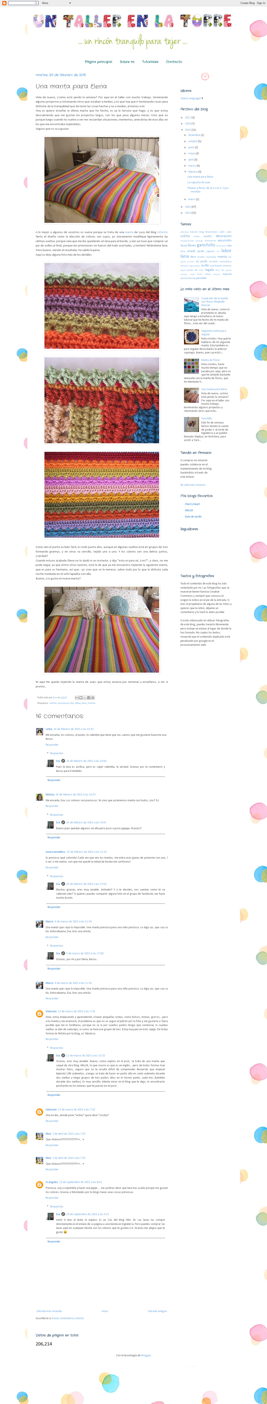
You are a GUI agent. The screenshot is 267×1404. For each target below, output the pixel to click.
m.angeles (52, 1182)
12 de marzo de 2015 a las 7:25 (76, 1109)
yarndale (201, 278)
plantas (227, 266)
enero (192, 199)
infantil (191, 251)
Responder (52, 744)
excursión (225, 240)
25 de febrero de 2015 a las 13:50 (86, 884)
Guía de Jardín (193, 516)
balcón (194, 232)
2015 (188, 130)
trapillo (216, 274)
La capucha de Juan (199, 182)
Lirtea (49, 729)
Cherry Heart (192, 504)
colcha (53, 703)
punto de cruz (195, 270)
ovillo (205, 265)
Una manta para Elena (200, 176)
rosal (192, 274)
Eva (58, 761)
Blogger (146, 1355)
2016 (188, 123)
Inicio (105, 1311)
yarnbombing (187, 278)
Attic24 (162, 232)
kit (218, 251)
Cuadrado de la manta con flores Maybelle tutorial (214, 302)
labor (78, 703)
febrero (193, 171)
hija (72, 703)
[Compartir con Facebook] (89, 698)
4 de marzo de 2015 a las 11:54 (73, 921)
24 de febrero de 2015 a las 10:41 (86, 822)
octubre (193, 141)
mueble (213, 261)
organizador (194, 266)
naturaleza (225, 261)
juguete (210, 251)
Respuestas (56, 753)
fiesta (183, 245)
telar (207, 274)
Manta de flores (210, 360)
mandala (211, 257)
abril (191, 159)
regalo (209, 270)
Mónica (50, 794)
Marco (49, 921)
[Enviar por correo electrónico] (77, 698)
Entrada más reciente (49, 1311)
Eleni (48, 1133)
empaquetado (187, 241)
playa (182, 270)
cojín (229, 232)
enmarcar (63, 703)
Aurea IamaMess (55, 852)
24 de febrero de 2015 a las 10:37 (76, 794)
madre (201, 257)
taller (200, 274)
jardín (200, 251)
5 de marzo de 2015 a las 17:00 (84, 953)
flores (192, 245)
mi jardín (201, 261)
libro (193, 257)
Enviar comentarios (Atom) (68, 1318)
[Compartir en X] (85, 698)
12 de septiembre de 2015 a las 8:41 (80, 1182)
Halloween (221, 246)
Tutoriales (150, 61)
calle (222, 232)
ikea (182, 251)
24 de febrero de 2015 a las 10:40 (86, 761)
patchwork (216, 266)
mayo (192, 153)
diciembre (194, 135)
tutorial (227, 274)
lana (84, 703)
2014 (188, 206)
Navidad (184, 266)
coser (197, 236)
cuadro (207, 236)
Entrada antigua (157, 1311)
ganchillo (206, 245)
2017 (188, 117)
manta (129, 232)
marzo (192, 165)
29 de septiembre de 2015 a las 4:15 (87, 1214)
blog (201, 232)
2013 (188, 213)
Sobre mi (127, 61)
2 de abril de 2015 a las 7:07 (69, 1133)
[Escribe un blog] (81, 698)
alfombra (184, 232)
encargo (199, 241)
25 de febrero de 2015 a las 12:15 (87, 852)
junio (191, 147)
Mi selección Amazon (192, 485)
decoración (224, 236)
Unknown (51, 1011)
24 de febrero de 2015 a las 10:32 (74, 729)
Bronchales (211, 232)
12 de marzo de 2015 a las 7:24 (76, 1011)
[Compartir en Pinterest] (93, 698)
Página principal (98, 61)
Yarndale (206, 418)
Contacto (174, 61)
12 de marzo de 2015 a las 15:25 (85, 1055)
